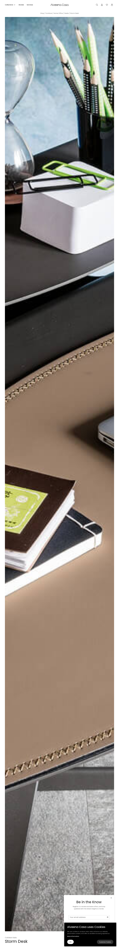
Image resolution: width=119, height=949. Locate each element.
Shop (42, 13)
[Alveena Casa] (59, 5)
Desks (66, 13)
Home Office (58, 13)
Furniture (49, 13)
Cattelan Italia (11, 937)
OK (70, 942)
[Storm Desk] (59, 474)
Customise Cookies (105, 942)
